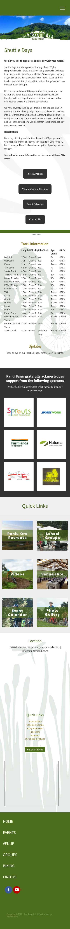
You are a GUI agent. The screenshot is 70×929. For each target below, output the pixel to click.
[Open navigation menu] (62, 8)
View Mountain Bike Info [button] (35, 189)
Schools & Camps (35, 724)
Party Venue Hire (35, 728)
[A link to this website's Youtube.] (16, 890)
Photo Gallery (35, 721)
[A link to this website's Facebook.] (8, 890)
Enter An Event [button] (35, 749)
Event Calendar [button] (35, 204)
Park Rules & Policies (35, 738)
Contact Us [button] (35, 219)
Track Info (35, 731)
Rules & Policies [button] (35, 173)
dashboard (29, 914)
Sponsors (35, 735)
